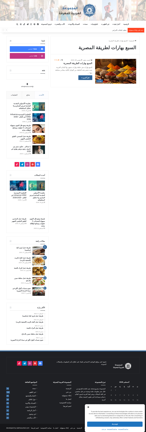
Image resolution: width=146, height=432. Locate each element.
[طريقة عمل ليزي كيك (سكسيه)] (38, 251)
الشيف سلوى (87, 60)
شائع (28, 95)
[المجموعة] (73, 10)
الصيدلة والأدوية (74, 24)
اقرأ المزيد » (85, 78)
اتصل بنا (68, 399)
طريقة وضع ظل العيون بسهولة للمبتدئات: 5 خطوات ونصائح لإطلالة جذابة (20, 127)
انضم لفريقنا (67, 406)
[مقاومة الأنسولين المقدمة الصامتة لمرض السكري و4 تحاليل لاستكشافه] (38, 106)
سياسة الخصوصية (123, 429)
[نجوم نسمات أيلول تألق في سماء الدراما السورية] (38, 291)
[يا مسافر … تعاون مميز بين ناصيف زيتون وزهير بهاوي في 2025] (38, 149)
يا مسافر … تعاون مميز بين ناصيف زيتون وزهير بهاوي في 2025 (21, 148)
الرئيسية (126, 24)
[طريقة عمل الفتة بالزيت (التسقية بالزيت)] (38, 261)
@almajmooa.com (27, 86)
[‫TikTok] (17, 164)
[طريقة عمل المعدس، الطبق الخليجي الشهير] (38, 139)
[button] (88, 407)
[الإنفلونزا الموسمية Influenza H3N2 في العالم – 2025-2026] (38, 117)
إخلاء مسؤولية (66, 395)
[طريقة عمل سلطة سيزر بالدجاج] (38, 281)
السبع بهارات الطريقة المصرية (77, 63)
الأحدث (41, 95)
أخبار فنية (117, 24)
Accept (115, 424)
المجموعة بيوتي (30, 407)
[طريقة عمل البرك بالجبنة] (38, 271)
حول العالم (32, 399)
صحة (86, 24)
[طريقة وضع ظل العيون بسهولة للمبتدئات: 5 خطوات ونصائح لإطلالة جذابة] (38, 128)
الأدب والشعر (60, 24)
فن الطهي (106, 24)
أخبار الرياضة (31, 410)
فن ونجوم (32, 414)
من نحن (104, 429)
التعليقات (14, 95)
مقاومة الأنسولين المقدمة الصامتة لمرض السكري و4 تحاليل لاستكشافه (22, 105)
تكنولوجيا (95, 24)
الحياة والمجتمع (31, 396)
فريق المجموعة (46, 24)
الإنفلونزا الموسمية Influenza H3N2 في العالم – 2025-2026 (20, 116)
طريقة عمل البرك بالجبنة (22, 268)
